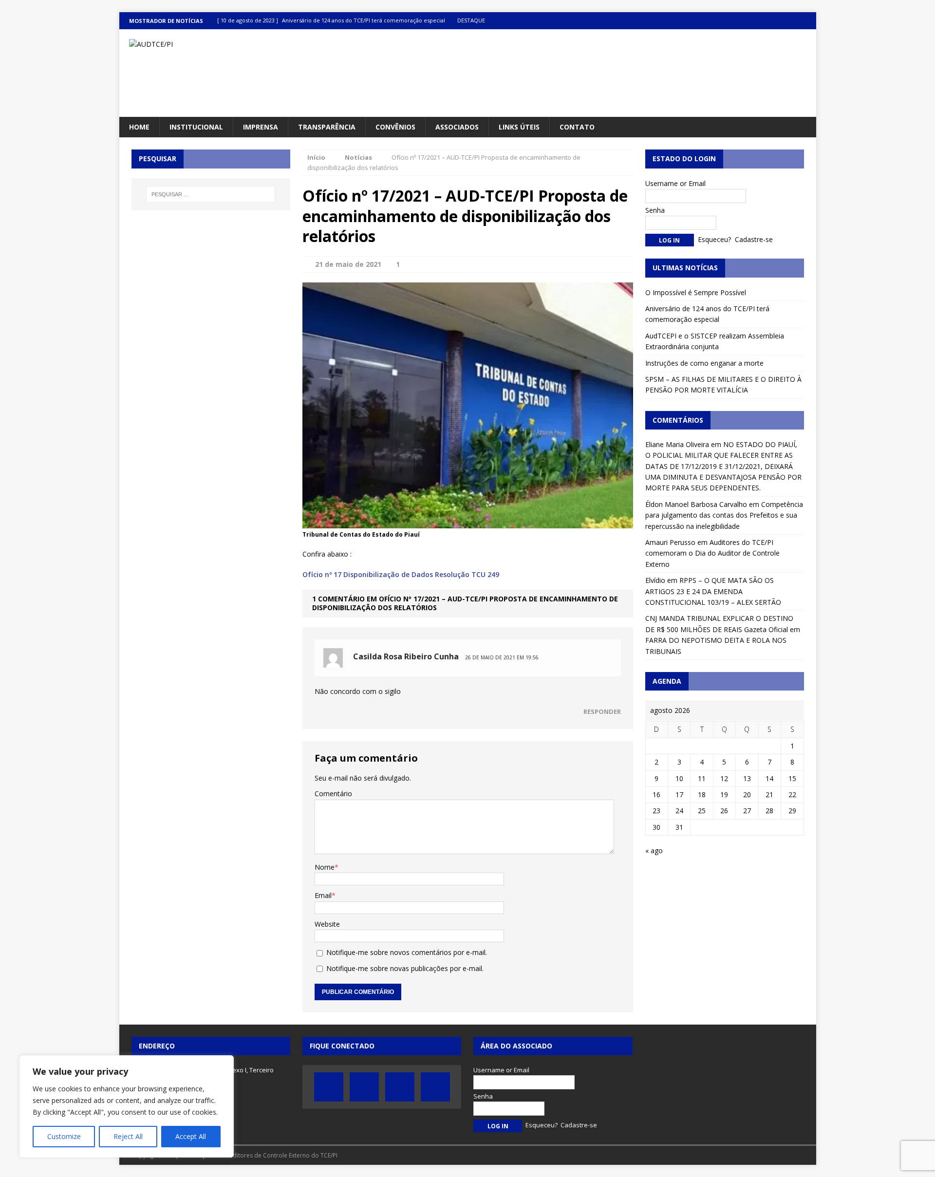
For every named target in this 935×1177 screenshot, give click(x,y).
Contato (577, 126)
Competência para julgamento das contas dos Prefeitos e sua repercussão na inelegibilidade (724, 515)
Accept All (190, 1136)
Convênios (395, 126)
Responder (602, 711)
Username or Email (675, 183)
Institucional (196, 126)
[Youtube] (788, 20)
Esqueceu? (714, 239)
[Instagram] (807, 20)
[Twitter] (769, 20)
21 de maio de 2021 (348, 264)
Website (327, 924)
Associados (457, 126)
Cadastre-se (754, 239)
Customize (64, 1136)
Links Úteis (519, 126)
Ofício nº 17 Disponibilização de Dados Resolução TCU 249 (400, 574)
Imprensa (260, 126)
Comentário (333, 793)
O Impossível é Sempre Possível (695, 292)
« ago (654, 850)
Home (139, 126)
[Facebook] (750, 20)
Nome (325, 867)
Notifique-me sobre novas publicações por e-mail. (405, 968)
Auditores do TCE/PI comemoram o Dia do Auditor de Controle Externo (712, 553)
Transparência (326, 126)
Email (323, 895)
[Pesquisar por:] (210, 194)
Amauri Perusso (670, 542)
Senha (655, 210)
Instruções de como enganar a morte (704, 363)
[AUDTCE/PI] (229, 44)
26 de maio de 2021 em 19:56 (502, 657)
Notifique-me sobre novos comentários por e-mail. (406, 952)
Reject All (128, 1136)
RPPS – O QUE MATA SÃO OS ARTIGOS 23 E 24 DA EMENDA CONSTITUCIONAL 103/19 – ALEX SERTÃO (713, 591)
